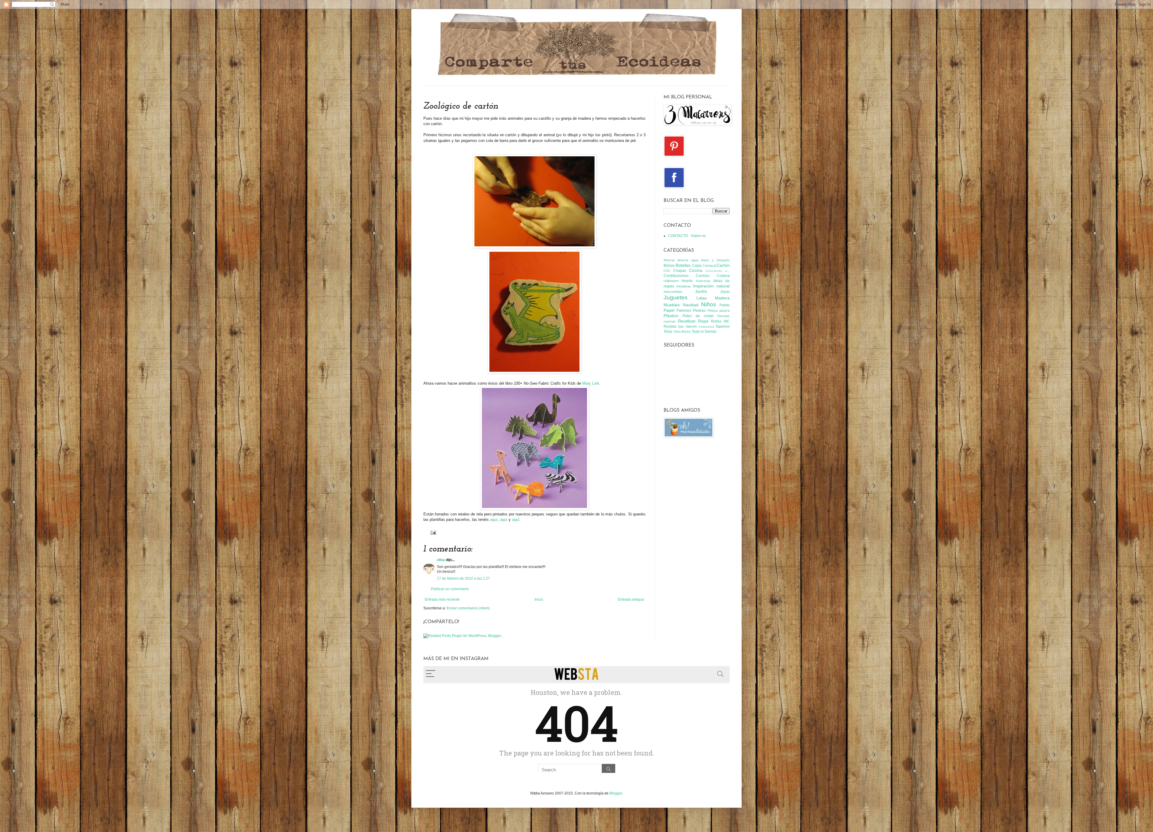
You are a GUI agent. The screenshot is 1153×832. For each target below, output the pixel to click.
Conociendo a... (717, 270)
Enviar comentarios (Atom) (468, 608)
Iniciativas (683, 286)
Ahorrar (669, 260)
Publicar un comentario (450, 589)
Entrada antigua (631, 599)
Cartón (723, 265)
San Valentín (687, 326)
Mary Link (590, 383)
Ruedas (670, 326)
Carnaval (709, 265)
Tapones (723, 326)
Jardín (701, 291)
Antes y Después (715, 260)
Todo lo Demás (704, 331)
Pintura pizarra (718, 310)
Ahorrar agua (687, 260)
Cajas (697, 265)
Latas (701, 298)
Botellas (683, 265)
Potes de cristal (697, 316)
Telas (668, 331)
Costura (723, 276)
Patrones (683, 310)
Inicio (538, 599)
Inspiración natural (711, 286)
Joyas (725, 292)
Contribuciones (676, 276)
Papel (669, 310)
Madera (722, 298)
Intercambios (673, 291)
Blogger (616, 793)
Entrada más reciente (442, 599)
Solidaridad (706, 326)
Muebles (672, 304)
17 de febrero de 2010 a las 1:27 (463, 578)
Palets (724, 305)
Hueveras (703, 281)
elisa (441, 560)
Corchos (703, 276)
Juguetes (676, 297)
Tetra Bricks (682, 331)
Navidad (690, 304)
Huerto (687, 281)
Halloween (671, 281)
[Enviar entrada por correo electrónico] (432, 532)
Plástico (671, 315)
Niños (708, 304)
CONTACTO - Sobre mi (687, 236)
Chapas (679, 271)
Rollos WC (720, 321)
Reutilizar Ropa (693, 321)
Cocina (695, 270)
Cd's (667, 270)
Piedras (699, 310)
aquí (494, 519)
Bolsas (669, 265)
